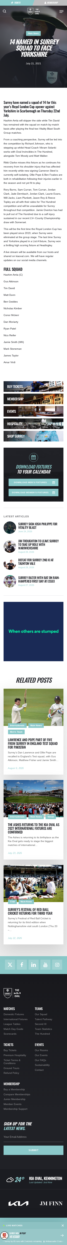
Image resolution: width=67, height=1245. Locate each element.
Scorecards (10, 1034)
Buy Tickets (10, 1050)
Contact (39, 1070)
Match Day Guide (13, 1029)
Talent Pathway (43, 1019)
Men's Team (16, 732)
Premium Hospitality (15, 1055)
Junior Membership (14, 1099)
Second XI (40, 1024)
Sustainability (42, 1065)
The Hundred (42, 1034)
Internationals (17, 725)
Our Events (41, 1055)
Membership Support (15, 1109)
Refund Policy (11, 1073)
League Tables (12, 1024)
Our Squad (41, 1014)
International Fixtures (16, 1019)
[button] (61, 11)
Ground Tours (11, 1068)
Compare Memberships (17, 1094)
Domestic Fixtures (14, 1014)
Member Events (12, 1104)
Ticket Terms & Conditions (12, 1062)
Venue (51, 817)
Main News (33, 33)
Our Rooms (41, 1050)
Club (12, 901)
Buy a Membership (14, 1089)
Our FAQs (40, 1060)
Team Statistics (43, 1029)
